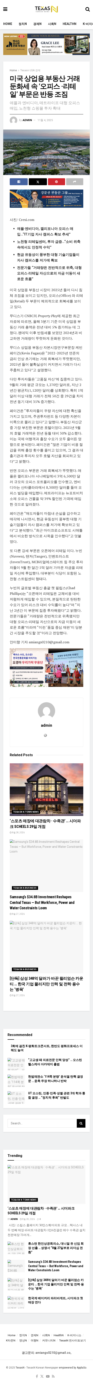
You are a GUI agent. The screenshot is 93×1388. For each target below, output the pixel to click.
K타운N (10, 1340)
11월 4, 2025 (45, 120)
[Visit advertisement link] (46, 48)
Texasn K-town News (26, 812)
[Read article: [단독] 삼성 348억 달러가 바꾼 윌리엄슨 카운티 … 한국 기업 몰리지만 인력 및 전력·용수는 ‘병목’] (46, 947)
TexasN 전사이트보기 (72, 1340)
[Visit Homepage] (46, 9)
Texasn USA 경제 (30, 70)
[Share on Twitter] (38, 181)
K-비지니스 (74, 1335)
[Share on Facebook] (19, 181)
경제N (37, 24)
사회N (52, 24)
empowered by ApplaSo (72, 1367)
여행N (34, 1340)
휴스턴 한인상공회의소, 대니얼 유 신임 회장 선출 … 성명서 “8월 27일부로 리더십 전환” (56, 1248)
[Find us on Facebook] (37, 1376)
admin (27, 120)
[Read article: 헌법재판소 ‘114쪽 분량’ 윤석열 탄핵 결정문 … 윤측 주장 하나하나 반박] (16, 1081)
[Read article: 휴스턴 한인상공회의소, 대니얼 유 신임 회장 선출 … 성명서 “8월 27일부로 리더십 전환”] (16, 1248)
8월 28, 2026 (18, 832)
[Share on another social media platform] (74, 181)
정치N (23, 24)
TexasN (20, 1367)
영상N (23, 1340)
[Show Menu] (5, 9)
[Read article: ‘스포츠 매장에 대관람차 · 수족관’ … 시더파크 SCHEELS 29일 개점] (46, 789)
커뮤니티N (48, 1340)
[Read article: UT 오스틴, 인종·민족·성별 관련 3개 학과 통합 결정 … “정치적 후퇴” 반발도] (16, 1097)
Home (7, 24)
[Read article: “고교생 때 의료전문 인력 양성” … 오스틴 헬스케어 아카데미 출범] (16, 1064)
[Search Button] (87, 9)
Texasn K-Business (25, 888)
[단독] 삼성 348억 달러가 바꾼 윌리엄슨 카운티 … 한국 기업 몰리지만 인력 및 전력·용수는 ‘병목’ (46, 983)
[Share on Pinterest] (56, 181)
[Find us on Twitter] (42, 1376)
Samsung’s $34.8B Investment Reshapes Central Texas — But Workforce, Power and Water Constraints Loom (42, 902)
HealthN (69, 24)
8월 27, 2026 (18, 914)
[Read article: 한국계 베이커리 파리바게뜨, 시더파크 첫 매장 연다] (16, 1302)
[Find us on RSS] (53, 1376)
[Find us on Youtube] (48, 1376)
